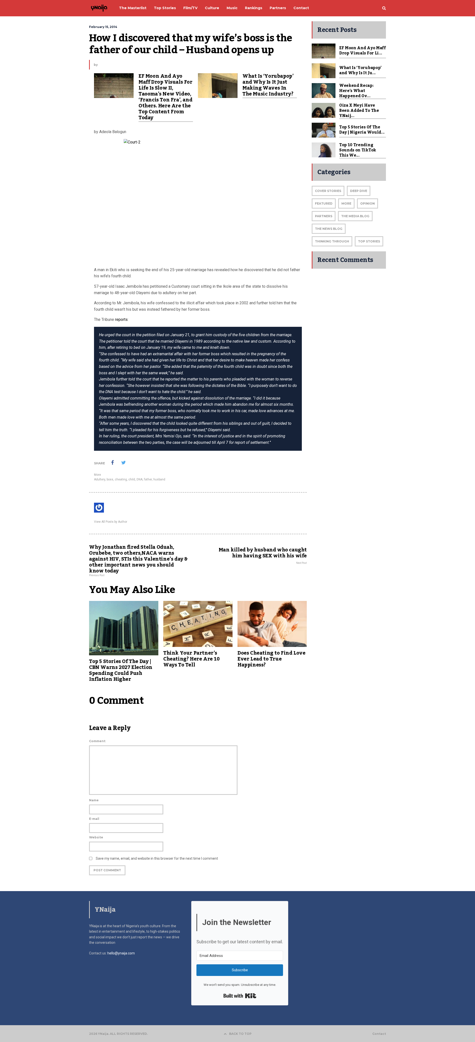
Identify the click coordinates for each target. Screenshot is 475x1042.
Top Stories (369, 241)
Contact (379, 1034)
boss (110, 479)
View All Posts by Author (110, 521)
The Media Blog (355, 216)
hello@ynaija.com (121, 953)
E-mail (94, 819)
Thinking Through (332, 241)
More (97, 474)
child (131, 479)
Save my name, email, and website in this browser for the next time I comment (157, 858)
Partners (323, 216)
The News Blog (328, 229)
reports (121, 319)
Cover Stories (328, 191)
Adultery (99, 479)
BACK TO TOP (240, 1034)
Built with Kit (239, 995)
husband (159, 479)
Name (94, 800)
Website (96, 837)
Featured (323, 203)
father (148, 479)
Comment (97, 741)
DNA (139, 479)
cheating (121, 479)
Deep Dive (358, 191)
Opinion (367, 203)
